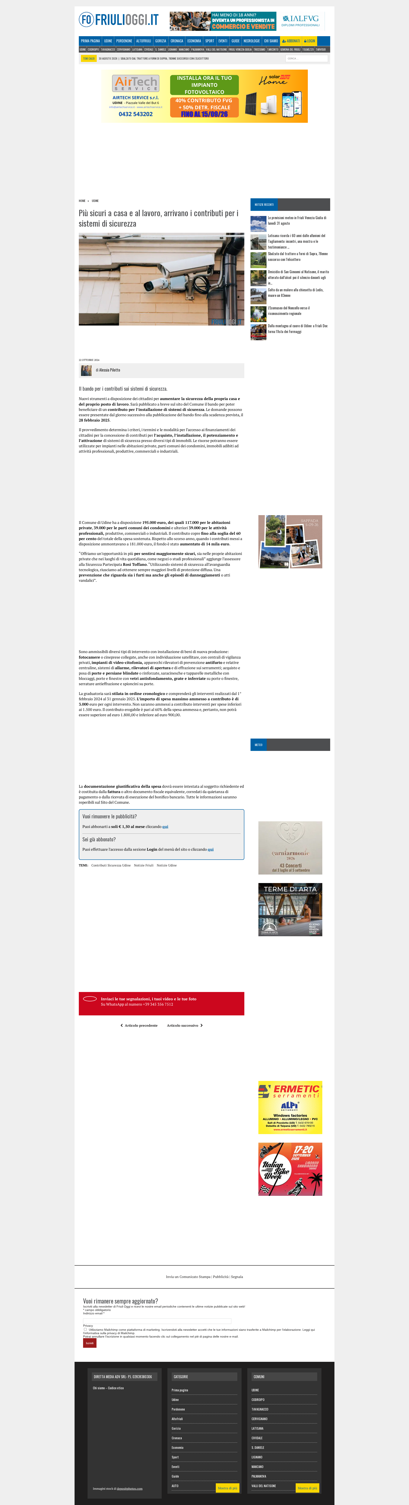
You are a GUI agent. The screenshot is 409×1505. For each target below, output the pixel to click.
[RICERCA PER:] (306, 57)
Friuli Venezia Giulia (240, 49)
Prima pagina (90, 40)
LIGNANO (172, 49)
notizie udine (167, 865)
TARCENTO (272, 49)
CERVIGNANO (123, 49)
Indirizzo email (93, 1313)
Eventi (223, 40)
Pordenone (124, 40)
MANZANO (184, 49)
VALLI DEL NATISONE (216, 49)
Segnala (237, 1276)
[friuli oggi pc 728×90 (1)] (247, 28)
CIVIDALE (148, 49)
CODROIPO (93, 49)
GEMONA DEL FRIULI (290, 49)
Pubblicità (221, 1276)
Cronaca (177, 40)
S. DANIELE (160, 49)
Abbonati (293, 40)
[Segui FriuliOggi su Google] (290, 359)
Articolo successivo (182, 1025)
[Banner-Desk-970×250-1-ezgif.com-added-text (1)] (204, 120)
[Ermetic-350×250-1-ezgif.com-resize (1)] (290, 1131)
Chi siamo (271, 40)
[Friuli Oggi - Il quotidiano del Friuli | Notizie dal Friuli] (118, 19)
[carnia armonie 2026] (290, 871)
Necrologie (252, 40)
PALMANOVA (197, 49)
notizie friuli (144, 865)
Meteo (258, 744)
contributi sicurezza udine (111, 865)
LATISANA (137, 49)
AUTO (175, 1485)
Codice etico (116, 1387)
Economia (194, 40)
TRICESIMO (259, 49)
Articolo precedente (141, 1025)
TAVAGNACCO (108, 49)
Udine (108, 40)
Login (310, 40)
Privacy (88, 1325)
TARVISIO (321, 49)
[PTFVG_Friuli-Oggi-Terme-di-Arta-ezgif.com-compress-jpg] (290, 933)
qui (165, 826)
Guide (235, 40)
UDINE (83, 49)
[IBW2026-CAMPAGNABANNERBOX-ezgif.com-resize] (290, 1193)
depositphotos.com (130, 1488)
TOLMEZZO (308, 49)
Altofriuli (143, 40)
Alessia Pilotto (109, 370)
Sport (209, 40)
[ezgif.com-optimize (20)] (290, 565)
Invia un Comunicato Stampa (188, 1276)
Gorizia (160, 40)
